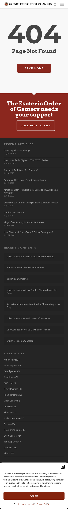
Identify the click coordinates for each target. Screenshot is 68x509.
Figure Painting (11, 389)
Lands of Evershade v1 (14, 212)
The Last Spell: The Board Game (39, 256)
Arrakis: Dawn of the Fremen (37, 318)
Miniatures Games (12, 418)
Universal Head (14, 256)
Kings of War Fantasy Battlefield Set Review (24, 222)
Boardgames (10, 371)
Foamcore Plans (12, 395)
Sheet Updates (10, 436)
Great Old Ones (11, 400)
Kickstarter (9, 412)
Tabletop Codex (11, 441)
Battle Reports (10, 365)
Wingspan (28, 340)
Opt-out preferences (26, 504)
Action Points (10, 359)
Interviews (8, 406)
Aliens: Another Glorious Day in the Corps (32, 292)
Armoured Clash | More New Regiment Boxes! (25, 180)
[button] (63, 467)
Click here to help (36, 125)
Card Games (10, 377)
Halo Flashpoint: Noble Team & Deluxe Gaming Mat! (28, 232)
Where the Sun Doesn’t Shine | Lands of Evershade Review (31, 202)
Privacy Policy (43, 504)
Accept (34, 495)
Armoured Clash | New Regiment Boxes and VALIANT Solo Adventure (31, 191)
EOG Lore (8, 383)
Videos (7, 453)
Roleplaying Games (13, 430)
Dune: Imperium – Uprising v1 (17, 150)
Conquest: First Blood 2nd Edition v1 (21, 170)
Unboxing (8, 447)
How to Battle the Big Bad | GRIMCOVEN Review (26, 160)
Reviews (8, 424)
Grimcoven (23, 278)
